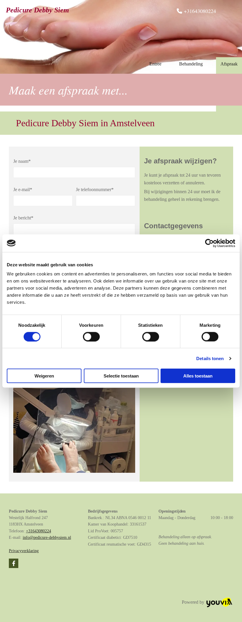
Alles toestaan (197, 375)
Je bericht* (23, 217)
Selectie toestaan (121, 375)
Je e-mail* (22, 189)
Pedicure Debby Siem (37, 10)
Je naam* (22, 161)
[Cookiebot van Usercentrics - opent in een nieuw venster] (209, 243)
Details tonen (210, 358)
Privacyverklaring (24, 551)
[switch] (91, 336)
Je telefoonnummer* (95, 189)
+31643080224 (38, 531)
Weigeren (44, 375)
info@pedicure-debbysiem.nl (47, 537)
